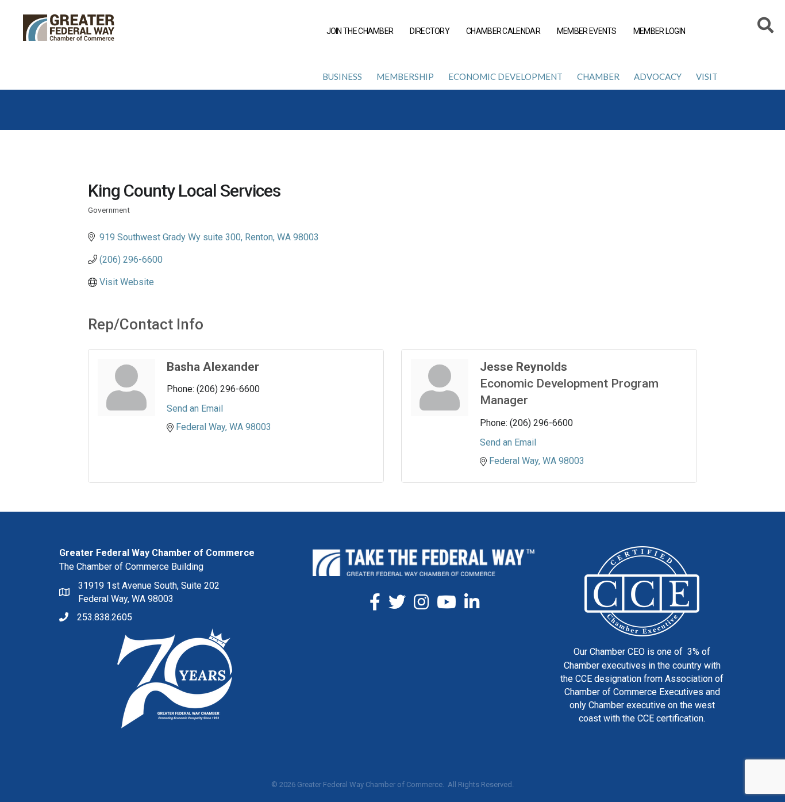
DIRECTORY (429, 31)
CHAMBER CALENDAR (503, 31)
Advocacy (658, 76)
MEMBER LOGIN (659, 31)
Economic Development (505, 76)
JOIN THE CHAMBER (360, 31)
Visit (707, 76)
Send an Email (195, 408)
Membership (405, 76)
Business (342, 76)
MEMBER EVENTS (587, 31)
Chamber (598, 76)
